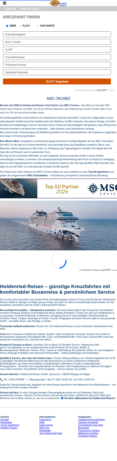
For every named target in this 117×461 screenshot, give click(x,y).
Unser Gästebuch (9, 425)
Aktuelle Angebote (88, 422)
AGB (41, 422)
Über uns (44, 428)
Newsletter (6, 422)
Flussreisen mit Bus (89, 430)
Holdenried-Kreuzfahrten (91, 419)
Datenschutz (46, 425)
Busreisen (83, 428)
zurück (10, 8)
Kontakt (4, 419)
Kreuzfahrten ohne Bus (90, 425)
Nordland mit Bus (87, 436)
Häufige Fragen (8, 428)
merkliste (31, 8)
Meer (13, 25)
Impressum (45, 419)
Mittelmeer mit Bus (88, 433)
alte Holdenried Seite (50, 433)
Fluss (26, 25)
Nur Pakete (47, 25)
